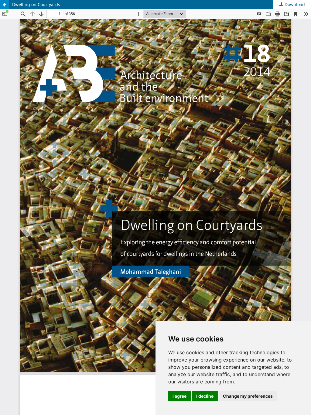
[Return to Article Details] (4, 4)
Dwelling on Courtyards (36, 4)
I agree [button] (179, 396)
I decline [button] (205, 396)
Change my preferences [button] (248, 396)
